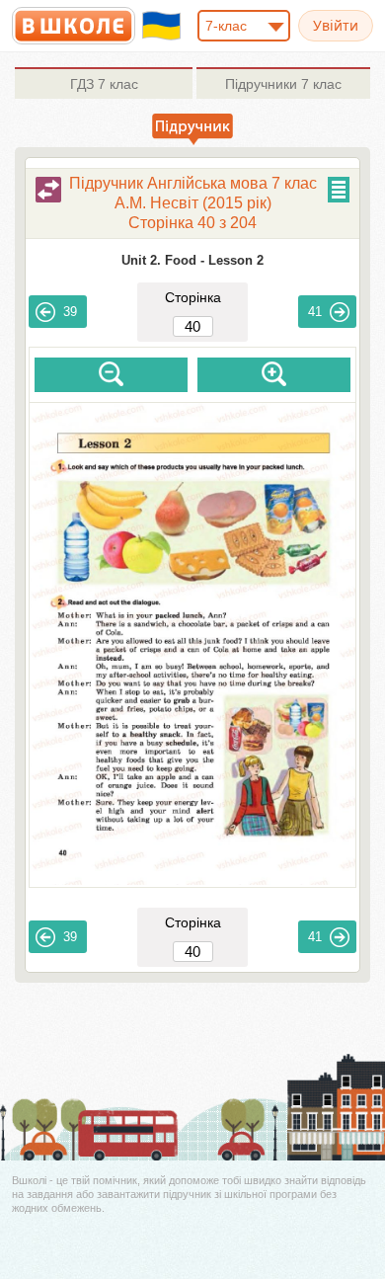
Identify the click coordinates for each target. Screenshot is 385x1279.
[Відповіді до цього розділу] (48, 189)
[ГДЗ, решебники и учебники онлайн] (73, 25)
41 (315, 311)
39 (70, 311)
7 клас (104, 84)
